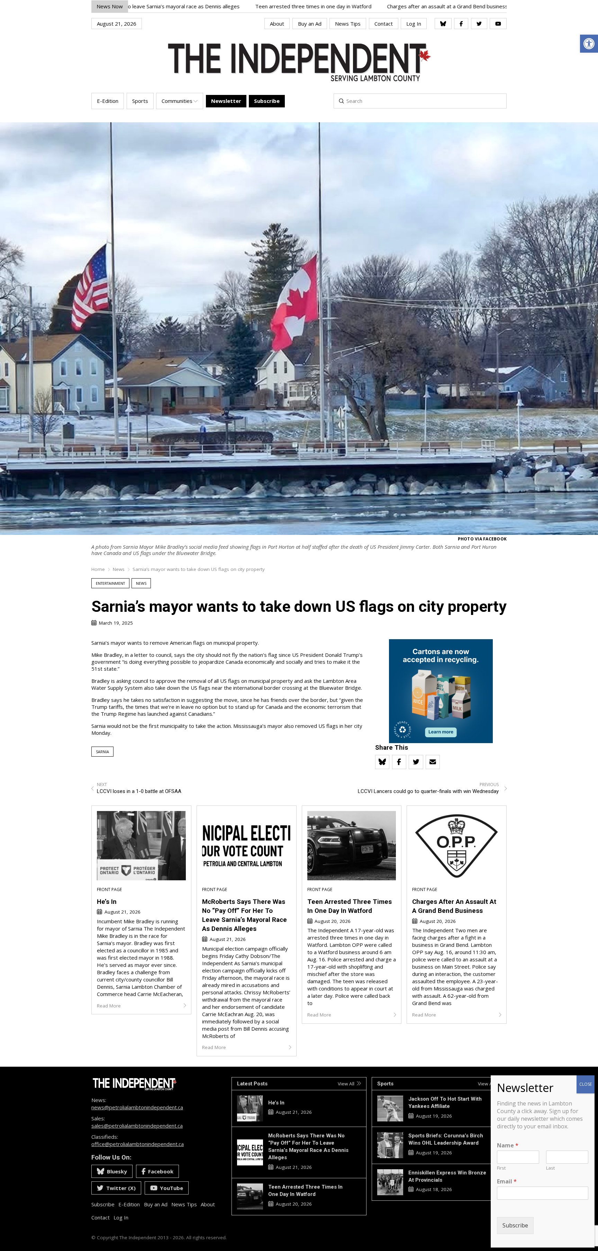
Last (550, 1168)
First (501, 1168)
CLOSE (585, 1084)
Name (507, 1145)
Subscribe (515, 1225)
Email (507, 1181)
